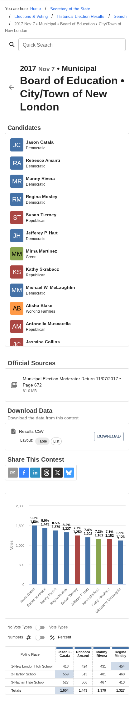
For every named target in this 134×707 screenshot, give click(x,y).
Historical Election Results (80, 16)
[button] (42, 441)
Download (109, 436)
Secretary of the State (70, 9)
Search (120, 16)
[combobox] (71, 44)
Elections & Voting (31, 16)
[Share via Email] (13, 473)
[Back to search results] (11, 87)
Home (35, 8)
